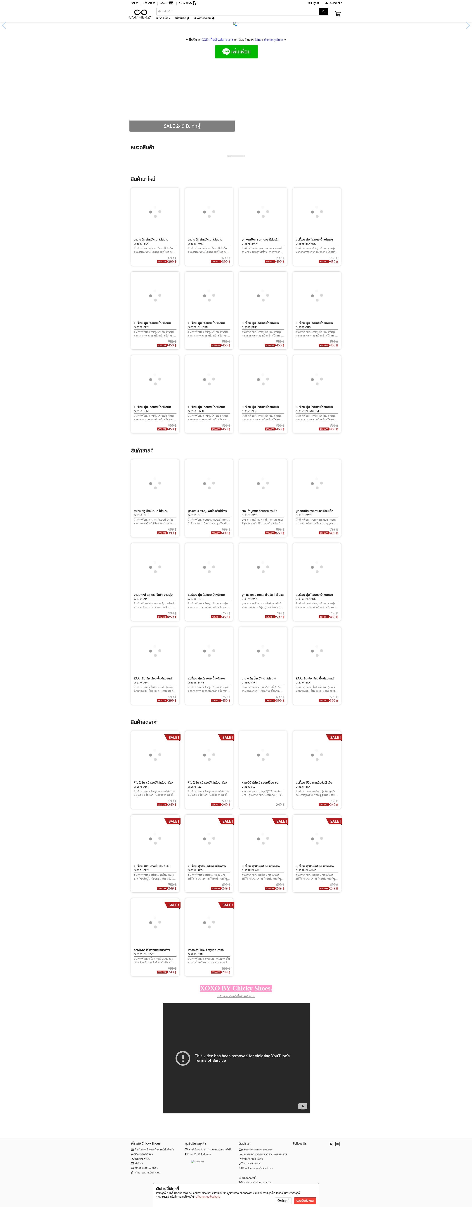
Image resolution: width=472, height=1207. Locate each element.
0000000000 (254, 1163)
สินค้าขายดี (181, 18)
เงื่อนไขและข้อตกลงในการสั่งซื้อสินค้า (154, 1149)
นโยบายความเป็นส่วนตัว (208, 1197)
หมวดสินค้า (162, 18)
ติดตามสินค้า (185, 3)
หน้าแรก (134, 3)
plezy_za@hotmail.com (261, 1168)
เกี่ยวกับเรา (149, 3)
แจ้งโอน (164, 3)
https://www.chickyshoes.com (257, 1149)
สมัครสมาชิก (335, 3)
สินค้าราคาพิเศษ (203, 18)
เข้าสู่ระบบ (315, 3)
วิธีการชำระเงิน (142, 1158)
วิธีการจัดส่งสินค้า (143, 1154)
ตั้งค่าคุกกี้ (283, 1201)
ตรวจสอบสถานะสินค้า (146, 1168)
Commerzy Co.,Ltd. (263, 1182)
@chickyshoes (205, 1154)
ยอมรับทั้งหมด (305, 1201)
